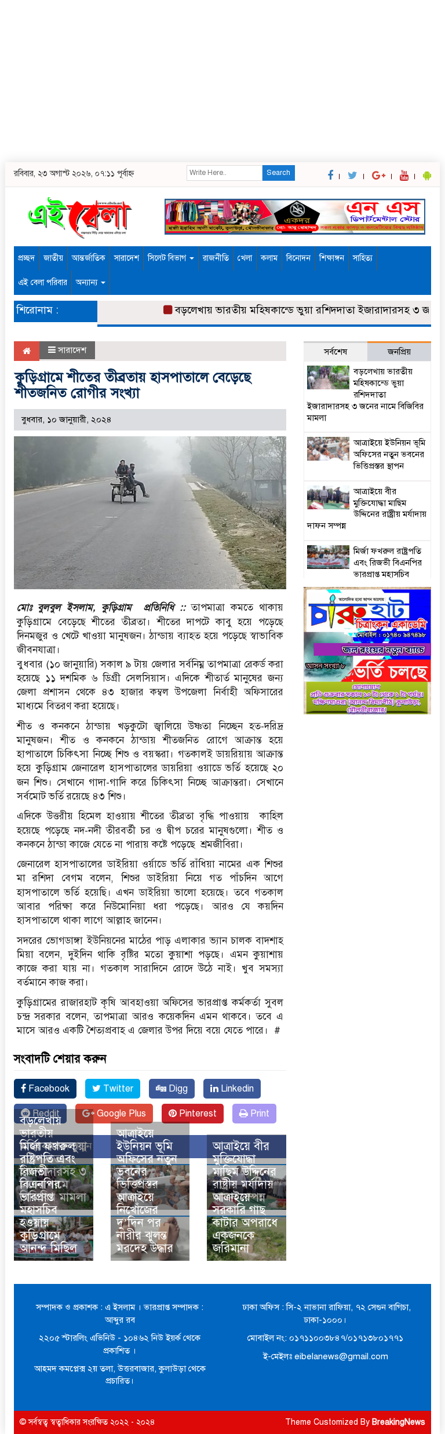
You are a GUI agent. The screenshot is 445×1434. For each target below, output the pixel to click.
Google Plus (120, 1113)
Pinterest (197, 1113)
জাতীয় (53, 258)
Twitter (117, 1088)
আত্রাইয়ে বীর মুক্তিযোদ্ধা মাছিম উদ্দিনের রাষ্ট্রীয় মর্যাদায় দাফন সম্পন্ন (244, 1172)
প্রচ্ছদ (26, 258)
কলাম (269, 258)
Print (258, 1113)
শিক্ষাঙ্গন (331, 258)
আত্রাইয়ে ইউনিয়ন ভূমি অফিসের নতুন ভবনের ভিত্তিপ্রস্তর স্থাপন (146, 1165)
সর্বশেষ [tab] (335, 351)
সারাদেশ (126, 258)
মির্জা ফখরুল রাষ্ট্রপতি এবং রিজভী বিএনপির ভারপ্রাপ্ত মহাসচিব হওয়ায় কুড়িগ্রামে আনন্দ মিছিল (48, 1197)
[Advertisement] (222, 81)
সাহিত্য (363, 258)
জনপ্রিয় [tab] (399, 351)
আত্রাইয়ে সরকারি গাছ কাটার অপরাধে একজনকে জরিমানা (245, 1223)
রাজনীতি (216, 258)
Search (278, 173)
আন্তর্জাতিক (88, 258)
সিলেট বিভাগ (168, 258)
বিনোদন (298, 258)
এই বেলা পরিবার (42, 282)
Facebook (48, 1088)
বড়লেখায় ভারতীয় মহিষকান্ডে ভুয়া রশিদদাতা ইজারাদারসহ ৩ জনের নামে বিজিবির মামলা (365, 394)
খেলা (245, 258)
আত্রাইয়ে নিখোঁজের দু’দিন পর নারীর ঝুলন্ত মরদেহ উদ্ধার (144, 1223)
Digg (177, 1088)
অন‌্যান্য (88, 282)
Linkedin (236, 1088)
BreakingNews (398, 1422)
